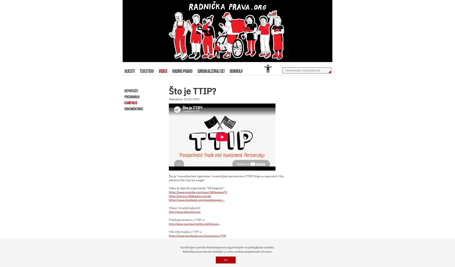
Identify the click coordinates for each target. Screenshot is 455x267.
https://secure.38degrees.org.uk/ (190, 196)
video (163, 71)
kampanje (130, 103)
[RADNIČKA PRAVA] (227, 31)
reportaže (131, 91)
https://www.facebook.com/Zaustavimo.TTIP (197, 236)
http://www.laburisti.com (185, 212)
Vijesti (129, 71)
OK (226, 260)
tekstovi (147, 71)
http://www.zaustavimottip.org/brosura (194, 224)
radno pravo (182, 71)
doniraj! (236, 71)
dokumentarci (133, 109)
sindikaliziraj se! (211, 71)
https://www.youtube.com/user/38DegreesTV (198, 192)
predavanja (132, 97)
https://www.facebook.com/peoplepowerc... (197, 200)
